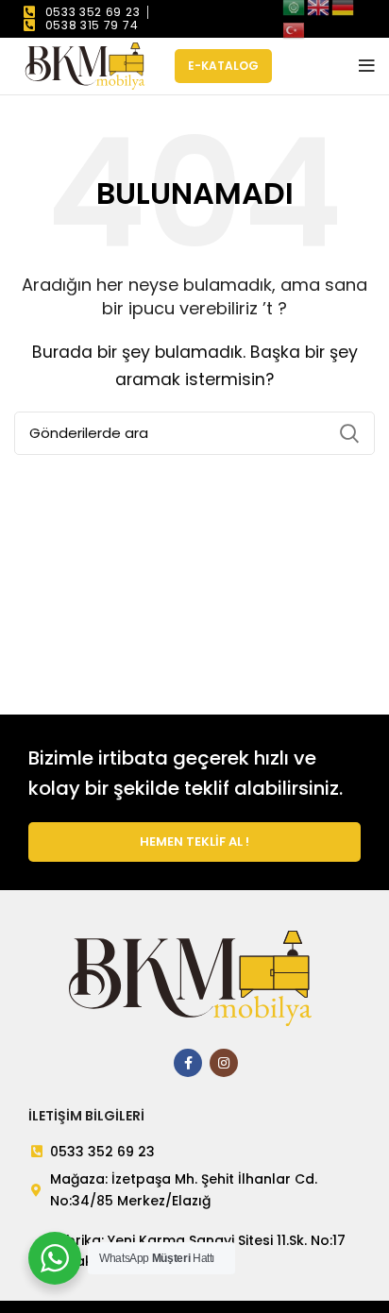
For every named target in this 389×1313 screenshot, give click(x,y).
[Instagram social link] (224, 1063)
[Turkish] (294, 29)
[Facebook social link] (188, 1063)
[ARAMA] (349, 433)
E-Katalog (223, 66)
